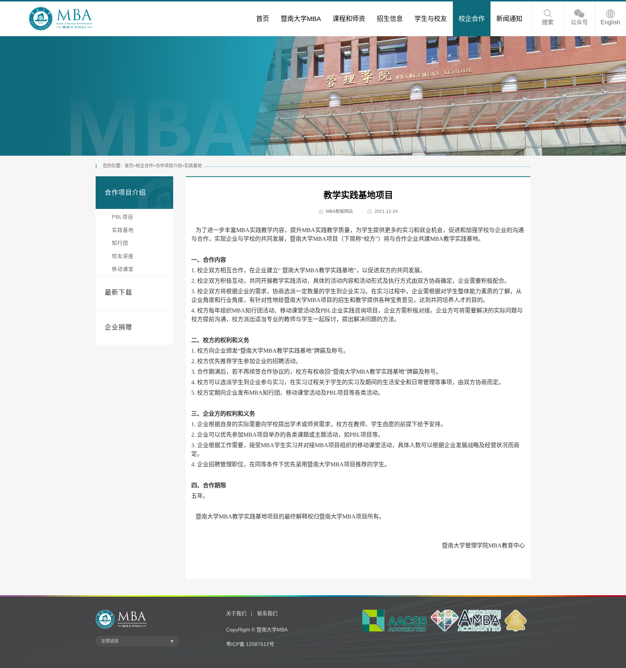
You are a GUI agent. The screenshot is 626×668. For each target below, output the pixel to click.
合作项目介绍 (169, 165)
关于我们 (236, 613)
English (610, 22)
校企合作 (144, 165)
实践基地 (193, 165)
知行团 (120, 243)
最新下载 (118, 292)
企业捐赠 (118, 327)
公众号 (579, 22)
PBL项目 (122, 217)
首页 (129, 165)
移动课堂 (123, 269)
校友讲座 (123, 256)
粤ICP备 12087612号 (250, 644)
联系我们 (267, 613)
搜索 (548, 22)
